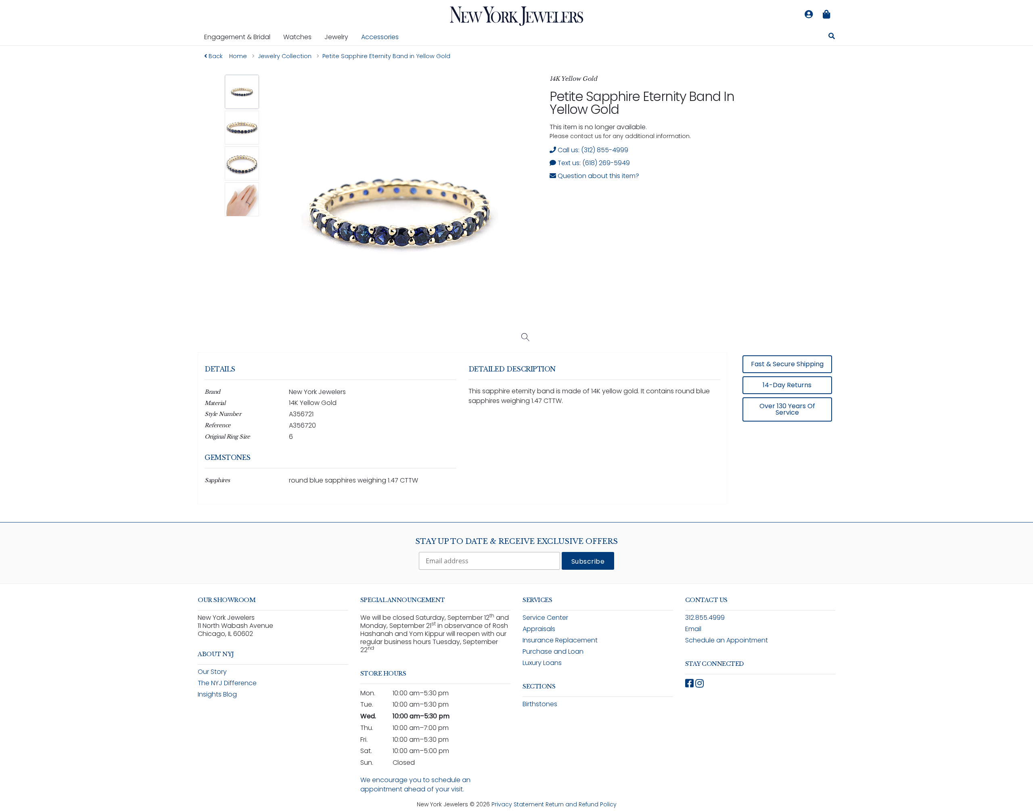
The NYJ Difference (227, 683)
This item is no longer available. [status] (598, 127)
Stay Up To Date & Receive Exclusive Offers (516, 541)
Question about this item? (597, 175)
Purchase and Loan (553, 651)
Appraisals (539, 629)
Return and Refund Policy (581, 804)
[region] (516, 434)
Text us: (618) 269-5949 (593, 163)
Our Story (212, 671)
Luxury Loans (542, 662)
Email (693, 629)
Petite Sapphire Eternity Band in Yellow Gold (642, 102)
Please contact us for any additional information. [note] (620, 136)
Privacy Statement (517, 804)
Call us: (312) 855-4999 (592, 150)
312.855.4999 (705, 617)
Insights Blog (217, 694)
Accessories (380, 37)
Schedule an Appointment (726, 640)
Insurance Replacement (560, 640)
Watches (300, 37)
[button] (242, 92)
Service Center (545, 617)
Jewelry (339, 37)
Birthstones (540, 704)
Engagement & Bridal (240, 37)
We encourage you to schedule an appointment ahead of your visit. (415, 784)
